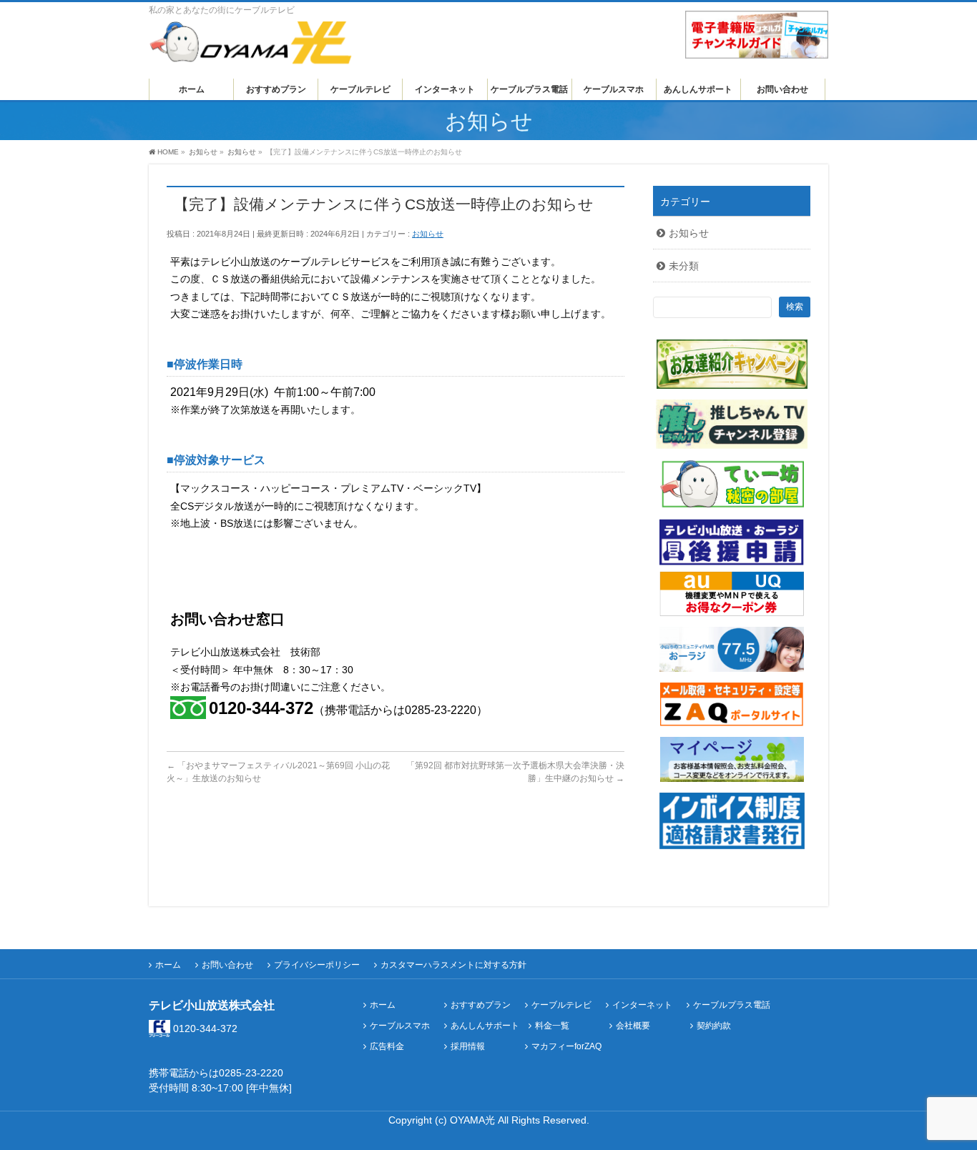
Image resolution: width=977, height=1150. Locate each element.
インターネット (642, 1005)
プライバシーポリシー (317, 965)
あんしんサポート (485, 1026)
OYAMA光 (474, 1120)
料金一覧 (552, 1026)
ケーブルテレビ (561, 1005)
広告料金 (387, 1046)
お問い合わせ (227, 965)
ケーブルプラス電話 (731, 1005)
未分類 (684, 266)
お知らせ (427, 233)
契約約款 (714, 1026)
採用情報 (468, 1046)
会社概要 (633, 1026)
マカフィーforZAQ (566, 1046)
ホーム (168, 965)
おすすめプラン (481, 1005)
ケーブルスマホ (400, 1026)
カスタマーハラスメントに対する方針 (453, 965)
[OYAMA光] (250, 48)
